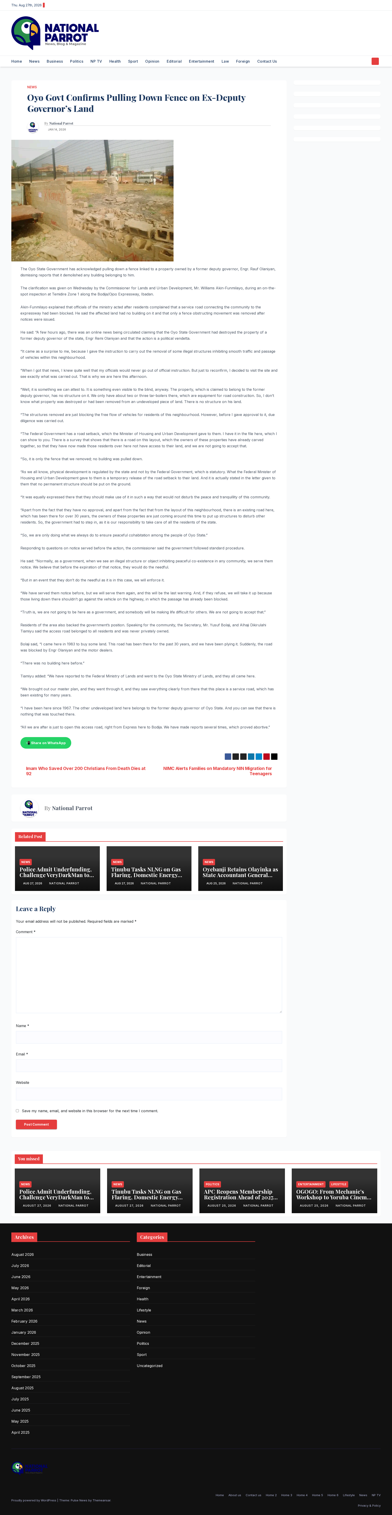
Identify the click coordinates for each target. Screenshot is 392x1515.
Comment (26, 932)
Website (22, 1082)
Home (16, 61)
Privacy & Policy (369, 1505)
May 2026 (20, 1288)
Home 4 (302, 1495)
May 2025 (20, 1421)
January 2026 (23, 1332)
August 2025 (22, 1388)
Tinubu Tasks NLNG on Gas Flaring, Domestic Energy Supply (146, 875)
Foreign (243, 61)
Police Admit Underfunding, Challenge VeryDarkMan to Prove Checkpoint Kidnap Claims (56, 878)
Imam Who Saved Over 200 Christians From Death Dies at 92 (86, 771)
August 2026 (22, 1254)
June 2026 (20, 1276)
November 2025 (25, 1354)
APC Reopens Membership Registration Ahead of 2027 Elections (238, 1197)
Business (55, 61)
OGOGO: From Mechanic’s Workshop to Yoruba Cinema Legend (333, 1197)
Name (22, 1025)
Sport (133, 61)
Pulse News (79, 1500)
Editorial (174, 61)
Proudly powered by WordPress (34, 1500)
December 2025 (25, 1343)
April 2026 (20, 1299)
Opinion (152, 61)
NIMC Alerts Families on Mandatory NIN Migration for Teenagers (217, 771)
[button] (366, 61)
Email (22, 1054)
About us (234, 1495)
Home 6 (333, 1495)
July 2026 (20, 1265)
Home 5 (317, 1495)
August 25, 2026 (222, 1205)
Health (115, 61)
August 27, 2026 (37, 1205)
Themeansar (101, 1500)
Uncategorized (150, 1365)
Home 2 (271, 1495)
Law (225, 61)
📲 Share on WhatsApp (46, 743)
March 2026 (22, 1310)
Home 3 (286, 1495)
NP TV (96, 61)
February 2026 (24, 1321)
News (34, 61)
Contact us (267, 61)
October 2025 (23, 1365)
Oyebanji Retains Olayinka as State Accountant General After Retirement (240, 875)
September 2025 (26, 1377)
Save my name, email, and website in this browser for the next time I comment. (90, 1111)
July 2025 (20, 1399)
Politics (76, 61)
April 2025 (20, 1432)
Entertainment (201, 61)
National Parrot (61, 123)
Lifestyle (338, 1184)
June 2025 (20, 1410)
